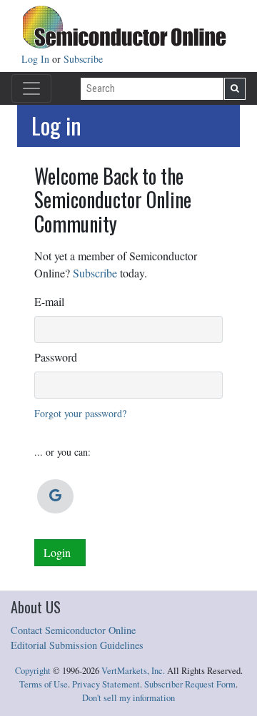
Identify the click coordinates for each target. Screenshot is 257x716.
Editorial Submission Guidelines (77, 645)
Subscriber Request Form (190, 684)
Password (55, 356)
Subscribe (83, 59)
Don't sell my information (128, 698)
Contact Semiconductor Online (73, 630)
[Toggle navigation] (31, 88)
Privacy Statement (106, 684)
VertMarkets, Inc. (133, 671)
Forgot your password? (80, 413)
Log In (36, 59)
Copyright (33, 671)
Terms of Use (43, 684)
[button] (55, 496)
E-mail (49, 301)
